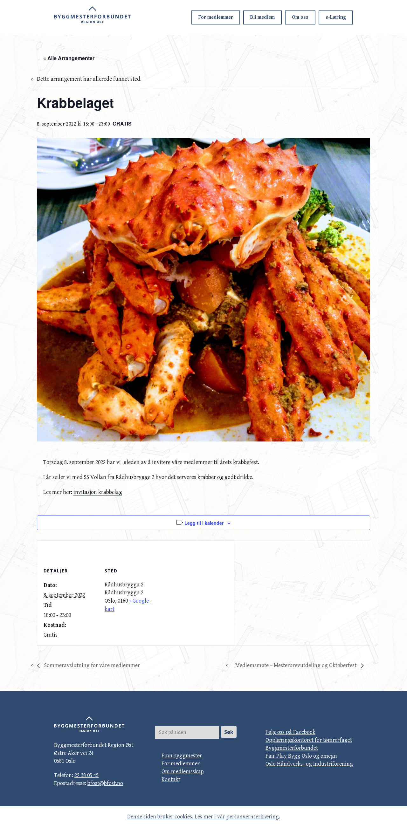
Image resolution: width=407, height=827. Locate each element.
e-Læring (336, 17)
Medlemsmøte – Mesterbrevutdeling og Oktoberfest (296, 665)
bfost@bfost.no (105, 783)
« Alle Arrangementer (68, 58)
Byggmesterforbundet (292, 748)
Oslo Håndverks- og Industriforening (309, 764)
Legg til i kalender (204, 523)
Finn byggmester (182, 755)
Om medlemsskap (183, 771)
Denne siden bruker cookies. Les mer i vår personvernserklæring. (203, 816)
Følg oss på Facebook (290, 732)
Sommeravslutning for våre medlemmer (91, 665)
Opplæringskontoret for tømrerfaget (309, 740)
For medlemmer (215, 17)
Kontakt (171, 779)
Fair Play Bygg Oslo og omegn (301, 756)
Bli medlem (262, 17)
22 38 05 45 (86, 775)
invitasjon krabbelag (97, 492)
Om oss (300, 17)
